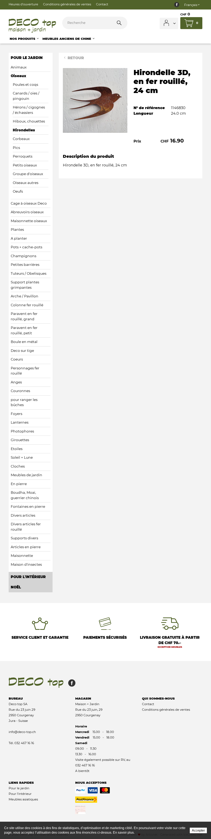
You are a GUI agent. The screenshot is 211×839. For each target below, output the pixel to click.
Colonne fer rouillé (27, 305)
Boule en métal (24, 342)
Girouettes (20, 440)
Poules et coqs (25, 84)
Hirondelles (24, 130)
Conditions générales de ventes (67, 4)
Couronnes (20, 391)
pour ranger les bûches (24, 402)
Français (190, 5)
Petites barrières (25, 265)
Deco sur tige (22, 351)
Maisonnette (22, 556)
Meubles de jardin (26, 475)
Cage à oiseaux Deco (29, 203)
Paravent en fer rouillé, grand (24, 316)
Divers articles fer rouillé (26, 526)
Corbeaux (21, 139)
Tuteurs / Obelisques (28, 273)
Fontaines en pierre (28, 506)
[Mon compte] (169, 23)
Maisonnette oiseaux (29, 221)
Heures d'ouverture (23, 4)
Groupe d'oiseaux (28, 174)
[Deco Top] (32, 26)
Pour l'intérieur (20, 794)
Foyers (16, 414)
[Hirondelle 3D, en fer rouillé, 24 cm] (95, 100)
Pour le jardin (19, 788)
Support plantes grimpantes (25, 285)
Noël (16, 587)
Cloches (18, 466)
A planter (19, 238)
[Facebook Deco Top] (176, 5)
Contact (102, 4)
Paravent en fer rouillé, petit (24, 330)
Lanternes (19, 422)
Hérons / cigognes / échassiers (29, 110)
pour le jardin (27, 58)
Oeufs (18, 191)
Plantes (17, 229)
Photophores (22, 431)
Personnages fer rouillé (25, 371)
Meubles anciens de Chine (67, 39)
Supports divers (24, 538)
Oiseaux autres (25, 183)
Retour (75, 58)
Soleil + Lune (22, 457)
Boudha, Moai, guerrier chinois (25, 495)
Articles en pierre (26, 547)
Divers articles (23, 515)
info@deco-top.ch (22, 732)
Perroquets (22, 156)
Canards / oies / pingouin (26, 96)
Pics (16, 148)
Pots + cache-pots (26, 247)
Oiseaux (18, 76)
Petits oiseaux (25, 165)
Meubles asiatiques (23, 799)
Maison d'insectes (26, 564)
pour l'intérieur (28, 577)
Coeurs (17, 359)
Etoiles (16, 449)
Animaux (19, 67)
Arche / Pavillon (24, 296)
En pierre (19, 484)
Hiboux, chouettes (29, 121)
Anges (16, 382)
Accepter (198, 830)
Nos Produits (23, 39)
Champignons (23, 256)
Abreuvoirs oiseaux (27, 212)
